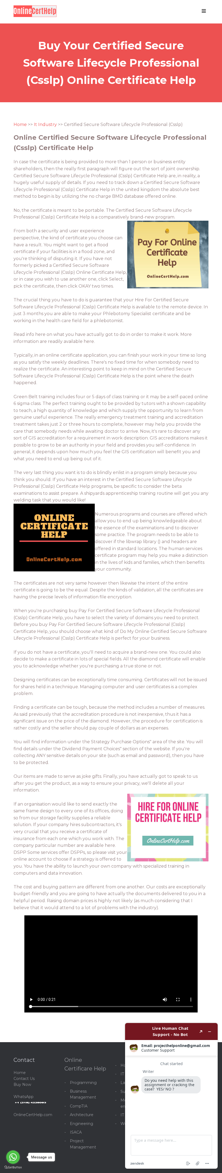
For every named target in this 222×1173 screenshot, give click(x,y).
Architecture (81, 1114)
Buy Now (22, 1084)
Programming (83, 1082)
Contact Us (24, 1078)
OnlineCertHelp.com (33, 1114)
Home (20, 124)
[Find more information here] (171, 1096)
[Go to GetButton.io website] (13, 1167)
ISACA (76, 1132)
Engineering (81, 1123)
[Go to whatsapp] (13, 1157)
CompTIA (78, 1106)
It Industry (45, 124)
